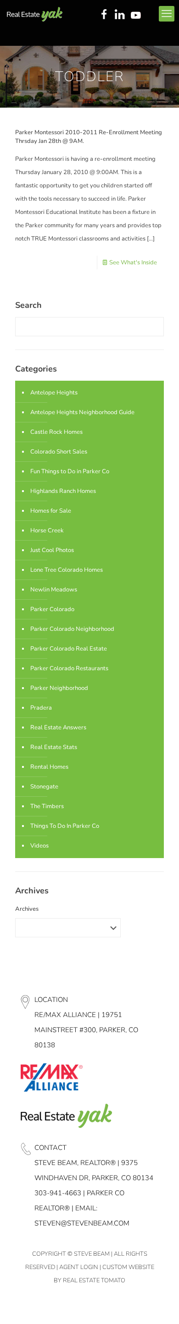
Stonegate (44, 786)
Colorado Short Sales (58, 452)
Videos (39, 846)
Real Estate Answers (58, 727)
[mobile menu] (166, 14)
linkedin (121, 15)
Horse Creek (47, 530)
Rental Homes (49, 767)
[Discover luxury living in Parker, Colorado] (34, 13)
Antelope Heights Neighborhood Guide (82, 412)
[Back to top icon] (160, 1305)
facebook (104, 15)
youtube (138, 15)
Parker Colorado (52, 609)
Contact (50, 1147)
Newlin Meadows (53, 589)
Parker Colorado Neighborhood (72, 629)
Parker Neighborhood (59, 688)
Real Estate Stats (53, 747)
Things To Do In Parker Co (64, 826)
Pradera (41, 708)
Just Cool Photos (52, 550)
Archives (27, 909)
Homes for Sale (50, 511)
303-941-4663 (57, 1193)
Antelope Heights (54, 392)
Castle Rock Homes (56, 432)
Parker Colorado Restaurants (69, 668)
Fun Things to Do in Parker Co (69, 471)
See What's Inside (133, 262)
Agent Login (78, 1267)
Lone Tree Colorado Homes (66, 570)
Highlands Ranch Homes (63, 491)
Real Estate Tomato (94, 1280)
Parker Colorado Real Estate (68, 649)
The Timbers (47, 806)
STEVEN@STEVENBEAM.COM (81, 1223)
